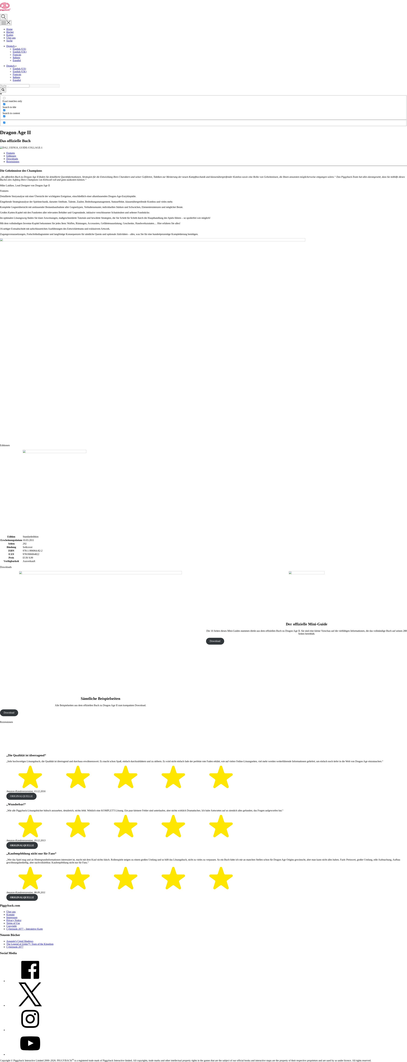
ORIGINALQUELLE (21, 796)
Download (9, 712)
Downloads (12, 158)
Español (17, 60)
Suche (9, 40)
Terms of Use (13, 923)
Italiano (16, 57)
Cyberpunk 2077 (14, 947)
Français (17, 54)
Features (10, 153)
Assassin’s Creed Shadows (19, 941)
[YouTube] (30, 1054)
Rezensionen (12, 161)
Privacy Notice (13, 920)
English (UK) (19, 51)
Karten (9, 35)
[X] (30, 1005)
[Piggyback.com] (5, 10)
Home (9, 29)
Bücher (10, 32)
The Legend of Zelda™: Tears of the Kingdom (29, 944)
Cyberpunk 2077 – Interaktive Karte (24, 929)
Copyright (11, 926)
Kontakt (10, 914)
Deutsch (10, 46)
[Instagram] (30, 1030)
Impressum (11, 917)
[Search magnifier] (3, 90)
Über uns (11, 37)
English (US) (19, 49)
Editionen (11, 156)
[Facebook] (30, 981)
